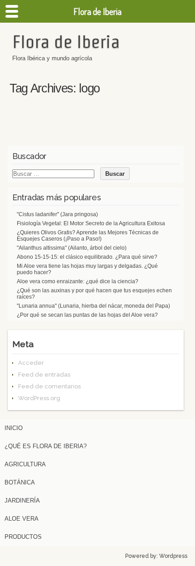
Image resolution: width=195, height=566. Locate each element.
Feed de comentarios (49, 386)
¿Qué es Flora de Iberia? (46, 446)
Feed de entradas (44, 374)
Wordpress (173, 556)
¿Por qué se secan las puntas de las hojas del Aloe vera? (87, 315)
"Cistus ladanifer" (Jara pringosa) (57, 214)
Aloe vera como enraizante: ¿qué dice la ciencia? (77, 281)
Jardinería (22, 500)
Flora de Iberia (66, 42)
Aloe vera (22, 518)
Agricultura (25, 464)
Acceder (31, 362)
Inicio (14, 428)
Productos (23, 536)
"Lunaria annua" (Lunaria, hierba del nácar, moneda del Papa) (93, 306)
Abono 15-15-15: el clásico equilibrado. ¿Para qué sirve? (87, 257)
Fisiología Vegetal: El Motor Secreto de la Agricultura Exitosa (91, 223)
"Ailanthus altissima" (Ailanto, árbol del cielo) (72, 248)
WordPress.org (39, 398)
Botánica (20, 482)
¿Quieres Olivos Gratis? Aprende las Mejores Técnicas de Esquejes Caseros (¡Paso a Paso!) (88, 235)
